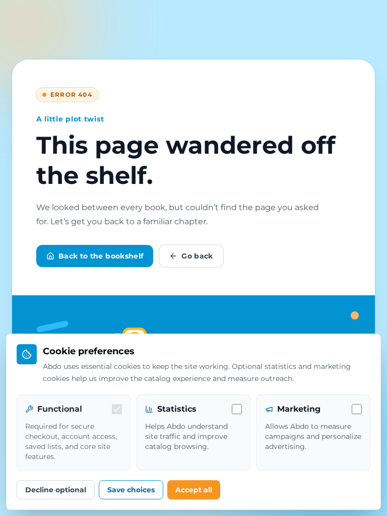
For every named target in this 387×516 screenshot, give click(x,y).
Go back (197, 256)
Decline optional (55, 489)
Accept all (193, 489)
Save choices (131, 489)
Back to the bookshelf (100, 256)
